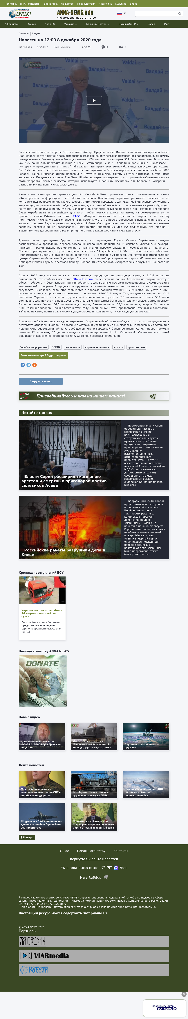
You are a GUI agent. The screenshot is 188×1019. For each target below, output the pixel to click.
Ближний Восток (96, 24)
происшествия (136, 347)
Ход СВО (50, 24)
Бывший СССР (127, 24)
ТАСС (76, 216)
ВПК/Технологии (30, 3)
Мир (166, 24)
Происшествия (86, 3)
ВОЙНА (56, 347)
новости (118, 347)
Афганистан (12, 24)
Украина (69, 24)
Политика (11, 3)
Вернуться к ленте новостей (94, 859)
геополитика (72, 347)
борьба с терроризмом (34, 347)
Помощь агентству (91, 850)
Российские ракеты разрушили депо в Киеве (63, 552)
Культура (120, 3)
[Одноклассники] (34, 365)
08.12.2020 (33, 47)
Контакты (121, 850)
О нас (64, 850)
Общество (67, 3)
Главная (24, 33)
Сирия (32, 24)
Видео (133, 3)
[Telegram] (28, 365)
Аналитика (105, 3)
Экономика (50, 3)
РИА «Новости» (83, 279)
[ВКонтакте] (23, 365)
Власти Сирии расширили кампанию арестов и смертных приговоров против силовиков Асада (64, 480)
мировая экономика (97, 347)
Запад (151, 24)
